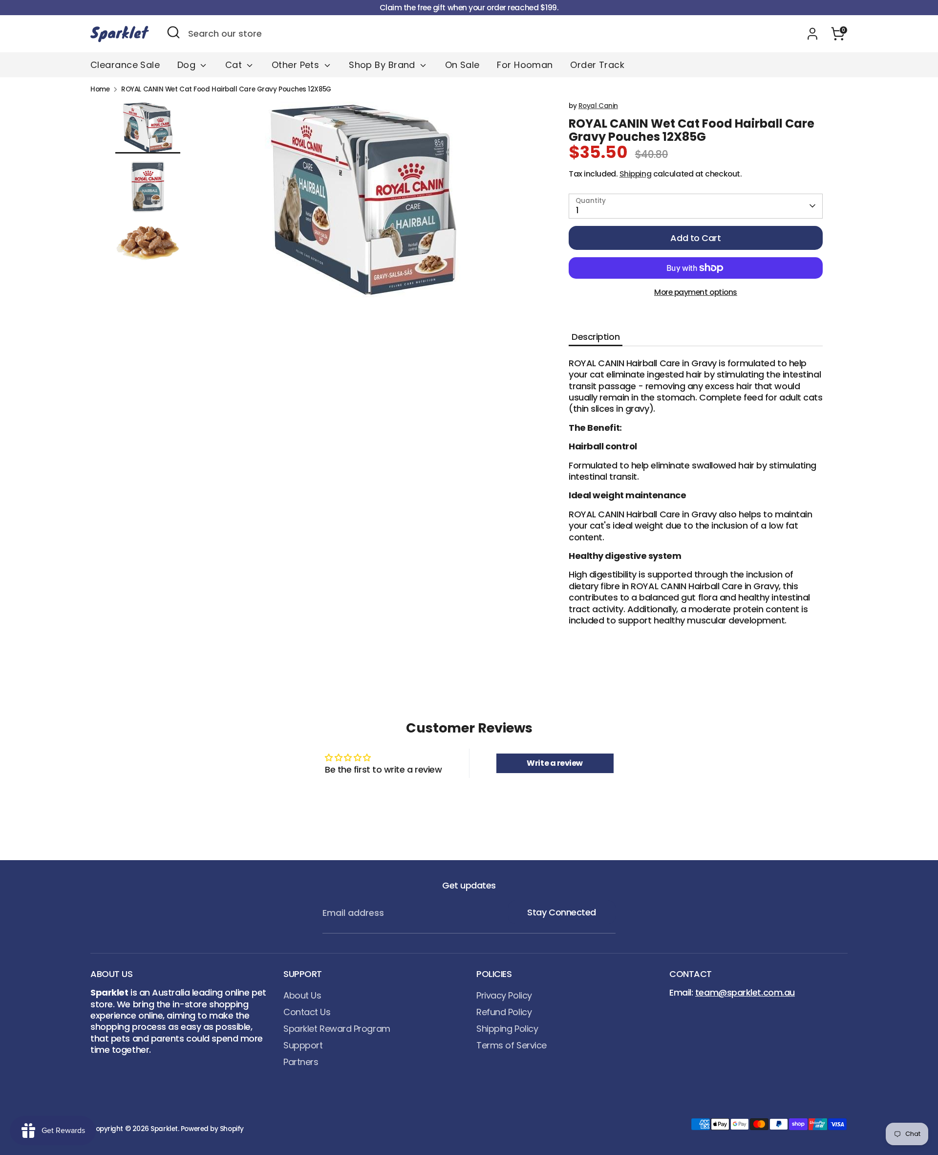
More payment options (695, 292)
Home (99, 89)
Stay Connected (561, 912)
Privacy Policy (504, 995)
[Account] (812, 34)
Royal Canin (598, 106)
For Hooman (525, 65)
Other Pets (297, 65)
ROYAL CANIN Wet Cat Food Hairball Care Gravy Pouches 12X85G (226, 89)
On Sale (462, 65)
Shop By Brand (383, 65)
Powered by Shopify (212, 1128)
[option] (364, 203)
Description (595, 337)
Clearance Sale (125, 65)
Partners (300, 1062)
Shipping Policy (507, 1028)
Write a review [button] (555, 763)
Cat (235, 65)
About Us (302, 995)
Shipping (635, 173)
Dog (187, 65)
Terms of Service (511, 1045)
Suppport (302, 1045)
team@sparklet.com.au (745, 992)
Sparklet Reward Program (336, 1028)
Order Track (597, 65)
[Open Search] (173, 32)
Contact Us (307, 1012)
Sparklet (163, 1128)
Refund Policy (504, 1012)
